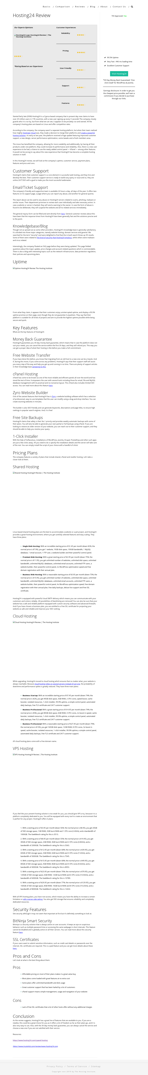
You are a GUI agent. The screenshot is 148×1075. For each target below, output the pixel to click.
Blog (92, 6)
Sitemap (96, 1066)
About (104, 6)
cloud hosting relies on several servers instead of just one (57, 684)
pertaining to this (39, 367)
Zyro (54, 396)
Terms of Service (77, 1066)
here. (15, 948)
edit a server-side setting (33, 899)
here (63, 214)
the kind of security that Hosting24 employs (54, 237)
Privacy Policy (55, 1066)
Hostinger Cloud (29, 133)
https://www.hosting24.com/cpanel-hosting (30, 1040)
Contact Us (119, 6)
